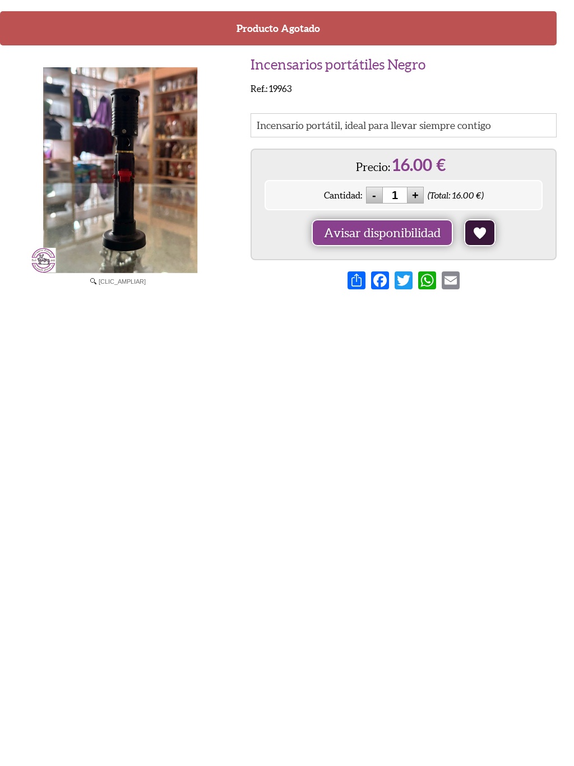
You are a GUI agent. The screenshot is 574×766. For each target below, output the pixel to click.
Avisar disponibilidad (382, 232)
